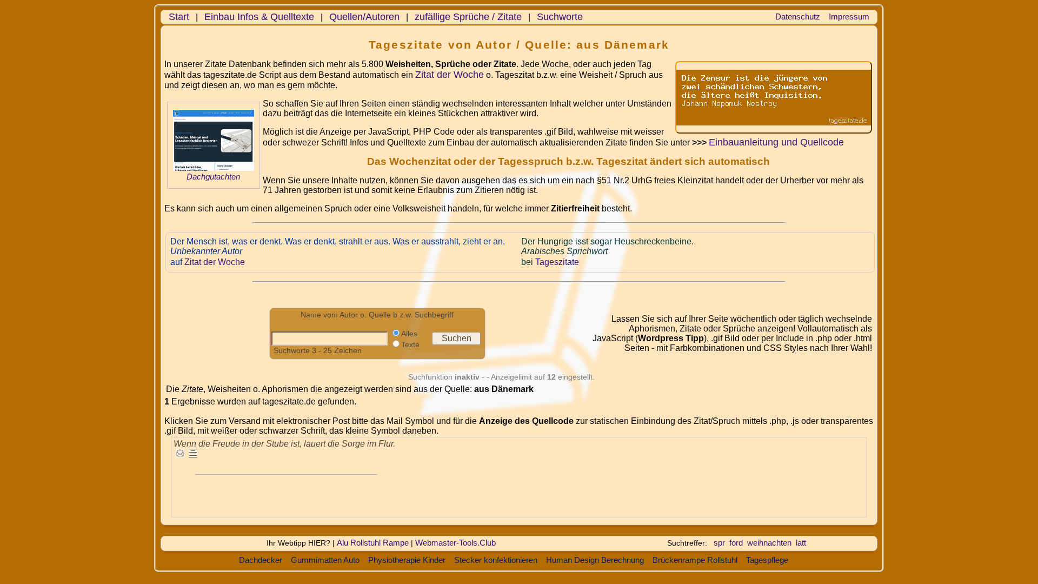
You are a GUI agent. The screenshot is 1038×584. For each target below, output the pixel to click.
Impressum (849, 16)
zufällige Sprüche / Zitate (468, 16)
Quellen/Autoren (364, 16)
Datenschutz (797, 16)
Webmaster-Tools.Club (455, 542)
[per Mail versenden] (180, 454)
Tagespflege (767, 560)
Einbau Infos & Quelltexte (259, 16)
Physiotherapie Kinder (406, 560)
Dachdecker (260, 560)
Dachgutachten (213, 176)
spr (719, 542)
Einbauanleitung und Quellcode (776, 142)
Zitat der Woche (449, 74)
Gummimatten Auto (325, 560)
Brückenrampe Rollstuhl (695, 560)
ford (736, 542)
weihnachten (769, 542)
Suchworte (560, 16)
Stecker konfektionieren (495, 560)
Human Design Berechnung (595, 560)
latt (801, 542)
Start (179, 16)
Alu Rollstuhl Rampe (373, 542)
